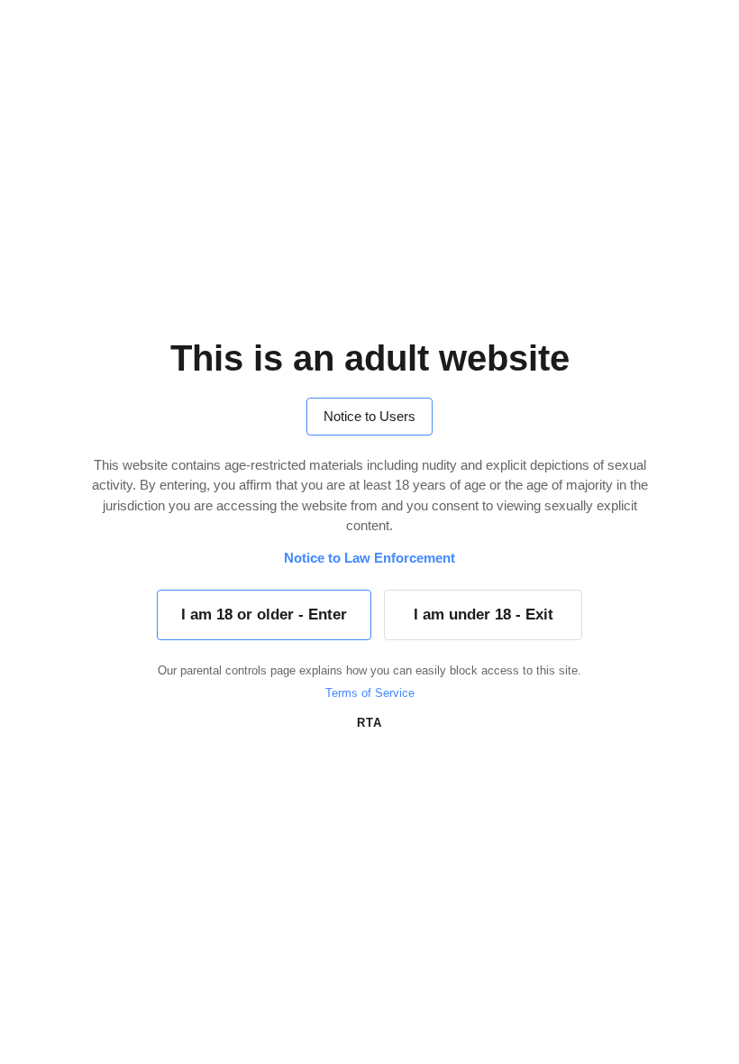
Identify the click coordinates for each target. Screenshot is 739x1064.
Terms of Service (370, 693)
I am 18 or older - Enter (264, 614)
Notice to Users (369, 416)
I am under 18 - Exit (483, 614)
